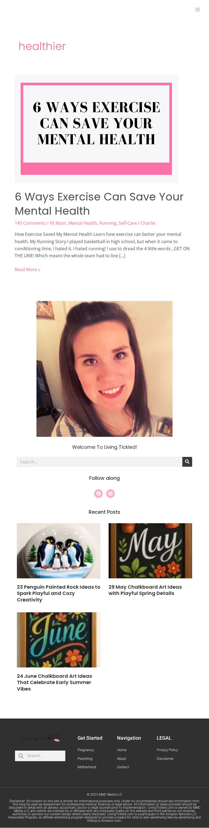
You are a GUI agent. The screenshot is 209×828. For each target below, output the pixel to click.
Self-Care (128, 223)
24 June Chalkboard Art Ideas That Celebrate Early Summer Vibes (54, 682)
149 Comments (30, 223)
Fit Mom (58, 223)
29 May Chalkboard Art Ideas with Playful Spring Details (145, 590)
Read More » (27, 269)
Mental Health (82, 223)
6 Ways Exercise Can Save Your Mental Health (99, 203)
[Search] (187, 462)
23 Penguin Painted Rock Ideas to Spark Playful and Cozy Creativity (58, 593)
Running (107, 223)
